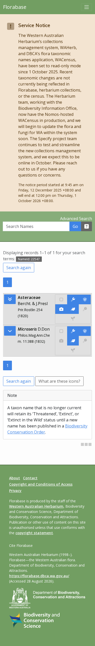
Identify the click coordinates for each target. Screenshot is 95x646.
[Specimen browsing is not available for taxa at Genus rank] (73, 350)
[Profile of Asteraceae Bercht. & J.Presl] (73, 309)
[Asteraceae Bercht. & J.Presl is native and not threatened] (61, 299)
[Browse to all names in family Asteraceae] (10, 331)
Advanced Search (76, 218)
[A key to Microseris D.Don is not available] (85, 341)
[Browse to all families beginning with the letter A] (10, 299)
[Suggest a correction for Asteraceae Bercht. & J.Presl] (73, 299)
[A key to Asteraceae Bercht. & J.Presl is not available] (85, 309)
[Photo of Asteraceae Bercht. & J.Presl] (61, 309)
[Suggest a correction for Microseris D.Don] (73, 331)
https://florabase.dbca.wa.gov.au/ (39, 575)
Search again (18, 267)
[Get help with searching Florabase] (86, 226)
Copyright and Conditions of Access (40, 484)
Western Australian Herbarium (36, 506)
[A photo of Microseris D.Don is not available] (61, 341)
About (14, 478)
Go (75, 226)
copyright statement (34, 532)
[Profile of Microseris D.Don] (73, 341)
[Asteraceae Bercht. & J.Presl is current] (85, 299)
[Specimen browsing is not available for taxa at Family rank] (73, 319)
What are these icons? (59, 381)
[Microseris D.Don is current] (85, 331)
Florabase (14, 7)
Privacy (15, 490)
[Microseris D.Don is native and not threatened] (61, 331)
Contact (30, 478)
